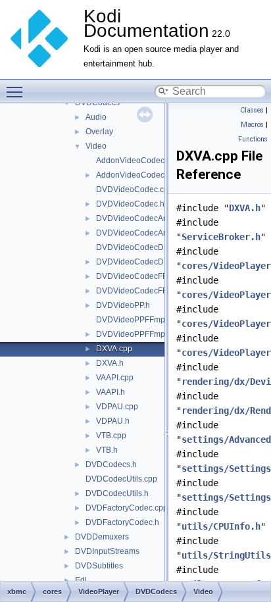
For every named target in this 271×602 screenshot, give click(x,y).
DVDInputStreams (107, 551)
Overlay (99, 131)
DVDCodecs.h (111, 464)
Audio (96, 117)
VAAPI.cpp (115, 377)
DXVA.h (110, 363)
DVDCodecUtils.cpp (121, 479)
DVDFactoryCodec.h (122, 522)
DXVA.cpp (114, 348)
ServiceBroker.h (221, 237)
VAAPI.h (110, 392)
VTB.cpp (111, 435)
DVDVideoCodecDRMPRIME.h (152, 261)
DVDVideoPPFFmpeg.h (138, 334)
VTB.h (107, 450)
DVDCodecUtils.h (117, 493)
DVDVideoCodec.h (130, 204)
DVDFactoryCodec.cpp (127, 508)
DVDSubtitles (99, 565)
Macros (252, 124)
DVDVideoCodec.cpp (134, 189)
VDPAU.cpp (117, 406)
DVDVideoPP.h (123, 305)
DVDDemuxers (102, 536)
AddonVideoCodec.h (133, 175)
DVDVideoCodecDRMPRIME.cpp (156, 247)
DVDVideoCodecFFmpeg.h (145, 290)
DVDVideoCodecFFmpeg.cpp (149, 276)
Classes (252, 110)
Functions (253, 139)
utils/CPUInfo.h (221, 526)
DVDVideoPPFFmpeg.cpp (142, 319)
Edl (81, 580)
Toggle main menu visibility (17, 91)
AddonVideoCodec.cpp (138, 160)
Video (96, 146)
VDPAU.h (113, 421)
